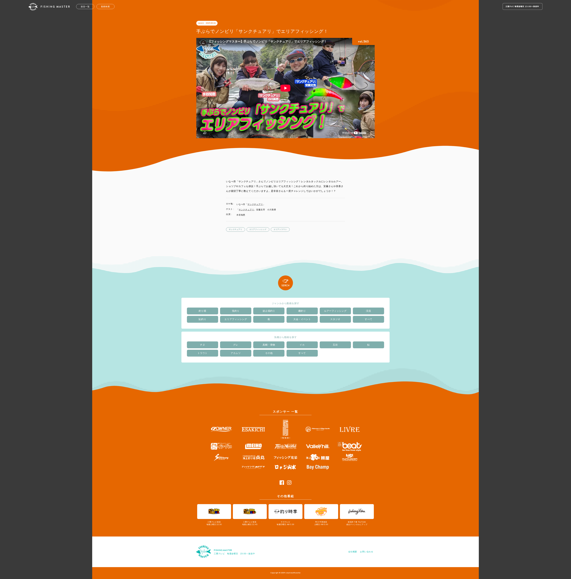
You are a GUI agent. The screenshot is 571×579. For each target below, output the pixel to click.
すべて (368, 319)
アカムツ (236, 353)
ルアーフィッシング (335, 311)
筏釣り (235, 311)
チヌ (202, 345)
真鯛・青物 (269, 345)
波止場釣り (269, 311)
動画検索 (105, 6)
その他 (269, 353)
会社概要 (352, 551)
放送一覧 (85, 6)
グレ (235, 345)
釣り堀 (202, 311)
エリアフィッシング (257, 229)
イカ (302, 345)
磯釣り (302, 311)
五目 (335, 345)
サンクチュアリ (255, 204)
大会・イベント (302, 319)
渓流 (368, 311)
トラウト (202, 353)
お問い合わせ (366, 551)
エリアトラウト (280, 229)
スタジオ (335, 319)
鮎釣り (202, 319)
